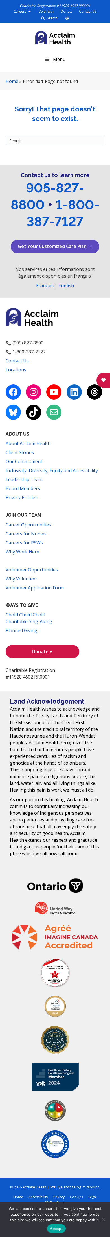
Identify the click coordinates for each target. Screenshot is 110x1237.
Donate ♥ (42, 651)
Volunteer (46, 11)
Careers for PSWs (24, 543)
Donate (66, 11)
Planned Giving (21, 630)
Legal (92, 1197)
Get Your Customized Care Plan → (55, 246)
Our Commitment (24, 461)
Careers (20, 11)
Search (52, 18)
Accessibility (38, 1197)
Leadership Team (24, 479)
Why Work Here (22, 552)
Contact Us (87, 11)
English (66, 285)
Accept (56, 1228)
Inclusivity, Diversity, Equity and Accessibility (52, 470)
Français (45, 285)
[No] (103, 1219)
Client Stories (20, 452)
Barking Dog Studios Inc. (80, 1187)
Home (12, 81)
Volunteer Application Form (35, 588)
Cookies (76, 1197)
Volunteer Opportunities (32, 570)
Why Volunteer (21, 579)
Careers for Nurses (26, 534)
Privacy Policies (22, 497)
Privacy (59, 1197)
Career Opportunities (28, 525)
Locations (16, 370)
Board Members (23, 488)
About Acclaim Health (28, 443)
